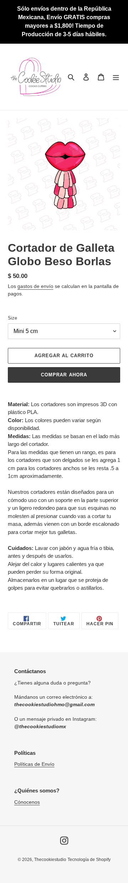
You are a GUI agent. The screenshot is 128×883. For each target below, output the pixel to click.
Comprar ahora (64, 374)
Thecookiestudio (50, 859)
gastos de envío (35, 286)
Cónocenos (27, 802)
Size (12, 318)
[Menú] (115, 77)
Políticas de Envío (34, 764)
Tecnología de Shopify (89, 859)
